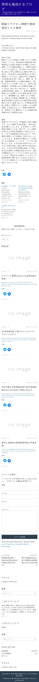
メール (4, 493)
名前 (3, 485)
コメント (5, 509)
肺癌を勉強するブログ (22, 674)
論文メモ (5, 239)
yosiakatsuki (19, 680)
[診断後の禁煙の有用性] (10, 211)
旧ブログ (5, 616)
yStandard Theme (28, 678)
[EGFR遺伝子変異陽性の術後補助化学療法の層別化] (26, 194)
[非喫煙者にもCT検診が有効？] (10, 194)
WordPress (15, 678)
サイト (4, 501)
